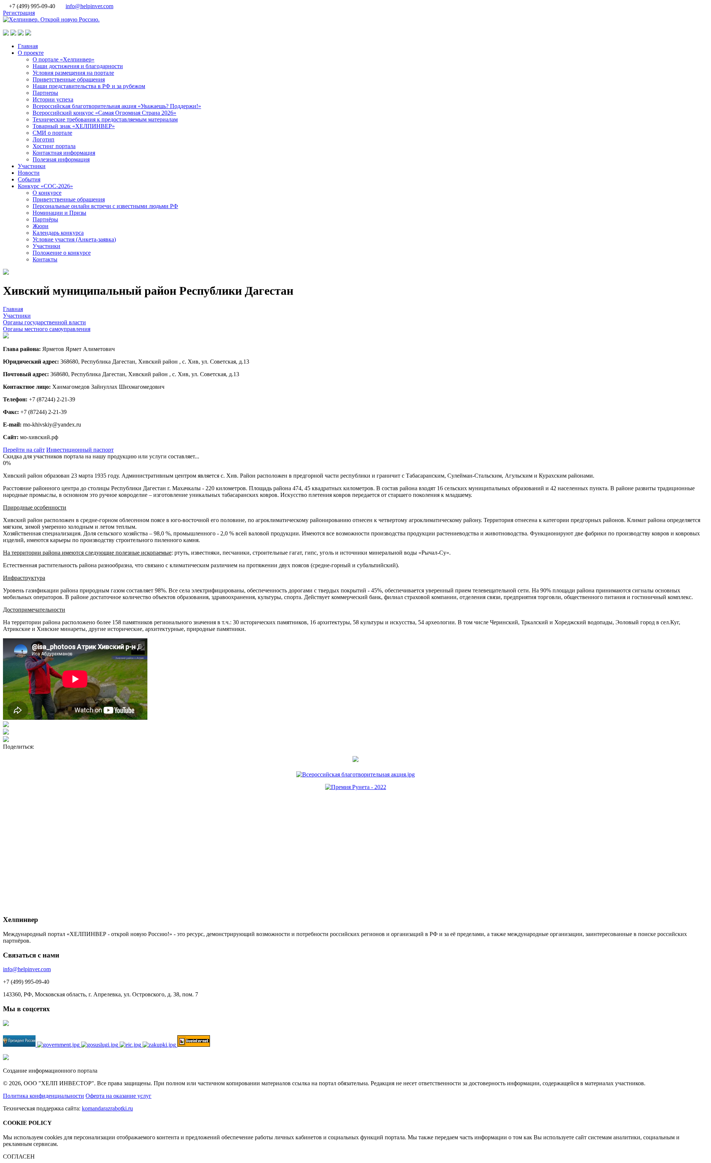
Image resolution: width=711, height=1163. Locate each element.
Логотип (43, 139)
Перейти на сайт (24, 450)
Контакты (45, 259)
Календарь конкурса (58, 233)
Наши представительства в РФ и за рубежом (89, 86)
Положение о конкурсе (62, 253)
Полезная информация (61, 159)
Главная (28, 46)
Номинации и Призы (59, 213)
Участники (32, 166)
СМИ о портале (52, 133)
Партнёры (45, 219)
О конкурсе (47, 193)
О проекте (31, 53)
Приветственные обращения (69, 79)
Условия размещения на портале (73, 73)
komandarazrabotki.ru (107, 1108)
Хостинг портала (54, 146)
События (29, 179)
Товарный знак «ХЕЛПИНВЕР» (74, 126)
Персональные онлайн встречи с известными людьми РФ (105, 206)
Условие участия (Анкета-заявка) (74, 239)
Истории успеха (53, 99)
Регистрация (19, 13)
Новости (29, 173)
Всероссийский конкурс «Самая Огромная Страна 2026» (104, 113)
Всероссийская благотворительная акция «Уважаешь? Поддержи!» (117, 106)
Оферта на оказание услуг (118, 1096)
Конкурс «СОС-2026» (45, 186)
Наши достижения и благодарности (78, 66)
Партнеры (45, 93)
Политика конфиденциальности (43, 1096)
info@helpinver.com (89, 6)
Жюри (41, 226)
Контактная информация (64, 153)
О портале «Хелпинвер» (63, 59)
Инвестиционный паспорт (80, 450)
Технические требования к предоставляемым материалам (105, 119)
